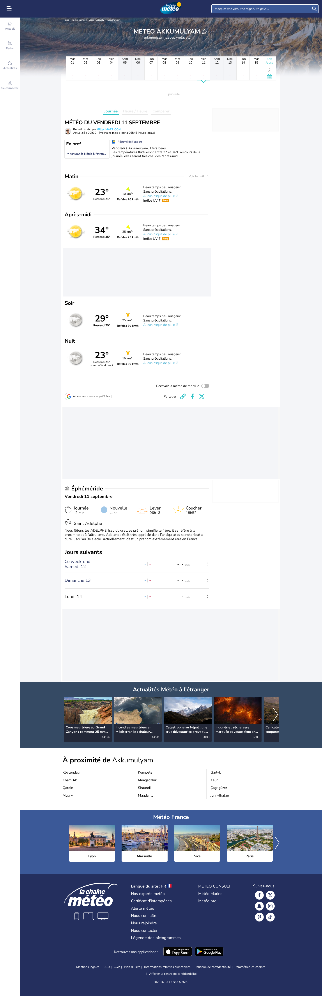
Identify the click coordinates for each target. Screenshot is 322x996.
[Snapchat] (259, 906)
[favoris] (204, 31)
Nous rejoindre (144, 923)
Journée (111, 111)
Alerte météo (142, 908)
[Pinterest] (259, 917)
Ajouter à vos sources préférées (91, 396)
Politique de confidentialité (213, 967)
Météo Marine (210, 893)
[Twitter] (270, 895)
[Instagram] (270, 906)
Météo (66, 19)
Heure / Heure (135, 111)
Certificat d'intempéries (151, 901)
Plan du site (132, 967)
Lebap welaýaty (96, 19)
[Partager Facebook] (192, 396)
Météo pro (207, 901)
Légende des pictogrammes (156, 937)
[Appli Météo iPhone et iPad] (177, 952)
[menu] (9, 8)
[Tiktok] (270, 917)
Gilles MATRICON (109, 129)
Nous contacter (144, 930)
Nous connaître (144, 915)
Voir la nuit (197, 176)
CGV (117, 967)
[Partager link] (183, 396)
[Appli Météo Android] (209, 952)
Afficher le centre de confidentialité (172, 974)
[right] (275, 715)
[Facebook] (259, 895)
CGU (106, 967)
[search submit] (314, 8)
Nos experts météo (148, 893)
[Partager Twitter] (202, 396)
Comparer (161, 111)
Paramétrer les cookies (250, 967)
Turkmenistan (79, 19)
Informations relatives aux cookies (167, 967)
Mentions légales (87, 967)
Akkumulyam (113, 19)
